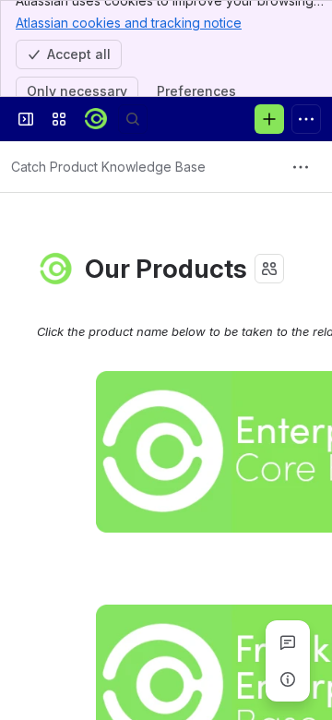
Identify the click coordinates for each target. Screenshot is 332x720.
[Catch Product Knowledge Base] (96, 119)
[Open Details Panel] (287, 679)
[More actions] (300, 167)
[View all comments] (287, 642)
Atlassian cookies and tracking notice (129, 22)
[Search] (133, 119)
